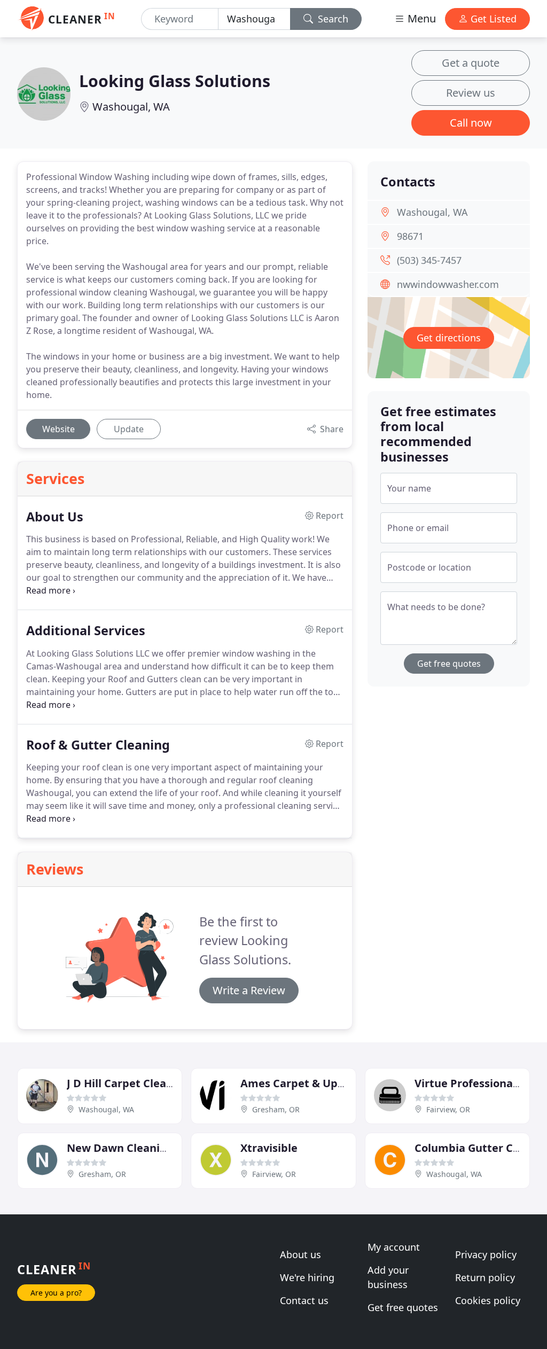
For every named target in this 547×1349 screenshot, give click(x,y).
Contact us (304, 1300)
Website (58, 429)
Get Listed (492, 18)
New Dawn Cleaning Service (140, 1148)
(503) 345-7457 (429, 260)
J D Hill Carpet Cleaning (128, 1083)
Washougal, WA (131, 106)
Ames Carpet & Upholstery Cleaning (335, 1083)
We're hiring (307, 1277)
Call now (471, 122)
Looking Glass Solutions (174, 80)
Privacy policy (486, 1254)
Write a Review (249, 990)
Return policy (485, 1277)
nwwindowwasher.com (448, 284)
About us (300, 1254)
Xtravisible (269, 1148)
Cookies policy (487, 1300)
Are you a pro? (56, 1293)
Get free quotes (449, 663)
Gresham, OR (276, 1109)
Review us (470, 92)
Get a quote (470, 63)
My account (394, 1247)
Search (331, 18)
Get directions (449, 337)
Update (129, 429)
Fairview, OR (448, 1109)
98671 (410, 236)
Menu (420, 18)
